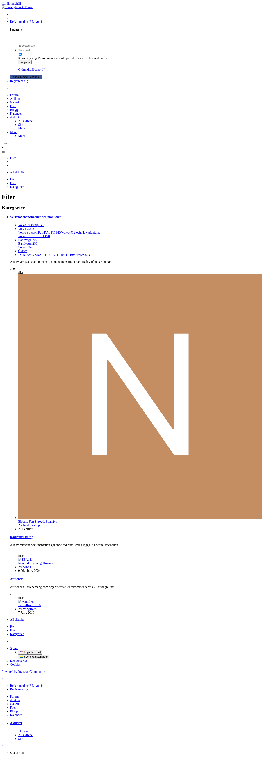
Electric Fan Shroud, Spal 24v (37, 521)
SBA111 (28, 567)
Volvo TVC (26, 247)
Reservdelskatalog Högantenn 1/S (40, 563)
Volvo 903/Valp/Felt (31, 225)
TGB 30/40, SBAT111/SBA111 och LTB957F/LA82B (54, 254)
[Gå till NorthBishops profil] (140, 518)
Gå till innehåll (11, 3)
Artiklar (15, 98)
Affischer (16, 579)
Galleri (14, 102)
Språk (14, 648)
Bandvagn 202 (27, 240)
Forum (14, 95)
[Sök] (3, 152)
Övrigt (22, 251)
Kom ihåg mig (27, 58)
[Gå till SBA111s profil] (25, 559)
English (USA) (32, 652)
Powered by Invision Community (23, 671)
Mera (21, 128)
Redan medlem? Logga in (27, 21)
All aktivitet (25, 121)
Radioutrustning (21, 537)
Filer (13, 106)
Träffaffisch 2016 (29, 605)
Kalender (16, 113)
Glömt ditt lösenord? (31, 69)
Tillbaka (23, 731)
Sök (20, 124)
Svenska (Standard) (35, 656)
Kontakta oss (18, 661)
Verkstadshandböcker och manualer (35, 217)
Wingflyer (29, 609)
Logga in (25, 62)
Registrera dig (19, 81)
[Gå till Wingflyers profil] (26, 601)
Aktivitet (15, 117)
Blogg (14, 110)
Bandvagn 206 (27, 243)
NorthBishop (31, 525)
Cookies (15, 664)
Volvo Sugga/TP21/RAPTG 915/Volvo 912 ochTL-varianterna (59, 232)
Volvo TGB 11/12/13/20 (34, 236)
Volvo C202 (26, 228)
